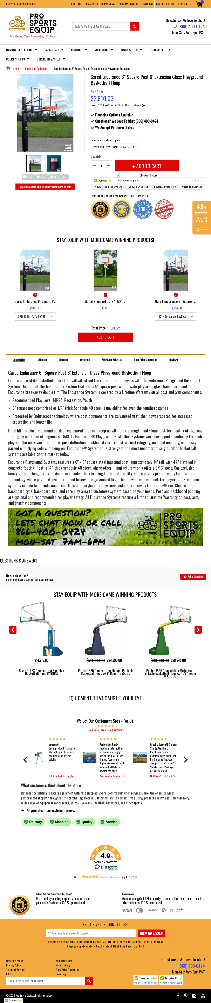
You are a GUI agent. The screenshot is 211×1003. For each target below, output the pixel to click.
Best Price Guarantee (67, 969)
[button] (26, 760)
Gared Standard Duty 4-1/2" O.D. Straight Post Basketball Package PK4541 (105, 301)
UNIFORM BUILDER (165, 4)
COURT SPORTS (16, 59)
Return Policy (63, 965)
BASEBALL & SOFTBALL (19, 49)
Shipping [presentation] (42, 359)
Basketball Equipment (36, 68)
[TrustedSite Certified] (145, 980)
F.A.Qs (9, 974)
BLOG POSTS (184, 4)
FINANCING (147, 4)
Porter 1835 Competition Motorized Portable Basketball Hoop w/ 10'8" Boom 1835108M (169, 673)
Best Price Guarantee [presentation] (145, 359)
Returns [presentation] (63, 359)
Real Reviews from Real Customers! (105, 730)
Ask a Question (195, 576)
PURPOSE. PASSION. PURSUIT (21, 4)
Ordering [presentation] (85, 359)
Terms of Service (15, 969)
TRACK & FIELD (129, 49)
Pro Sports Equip (24, 995)
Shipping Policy (64, 960)
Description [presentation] (19, 360)
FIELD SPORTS (158, 49)
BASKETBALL (52, 49)
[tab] (18, 359)
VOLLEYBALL (102, 49)
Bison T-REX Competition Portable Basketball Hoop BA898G (41, 672)
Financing (61, 974)
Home (15, 68)
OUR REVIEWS (108, 4)
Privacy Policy (13, 965)
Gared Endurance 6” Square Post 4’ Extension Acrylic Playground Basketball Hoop (175, 301)
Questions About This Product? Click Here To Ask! (45, 187)
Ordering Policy (14, 960)
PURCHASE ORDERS (128, 4)
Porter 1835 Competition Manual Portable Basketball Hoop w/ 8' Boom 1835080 (105, 672)
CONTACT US (91, 4)
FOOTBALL (77, 49)
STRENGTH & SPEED (49, 59)
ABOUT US (76, 4)
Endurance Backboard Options (106, 140)
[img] (105, 726)
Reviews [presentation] (173, 359)
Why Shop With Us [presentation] (112, 359)
